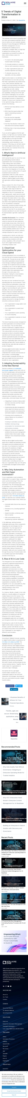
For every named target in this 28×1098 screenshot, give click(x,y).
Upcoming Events (7, 1012)
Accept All (14, 1087)
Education (5, 1068)
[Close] (26, 1072)
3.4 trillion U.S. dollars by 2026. (10, 642)
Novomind (5, 1048)
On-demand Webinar (8, 1010)
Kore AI (5, 1058)
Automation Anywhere (9, 1039)
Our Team (5, 997)
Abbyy (4, 1036)
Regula (5, 1056)
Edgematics (6, 1060)
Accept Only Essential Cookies (14, 1091)
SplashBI (5, 1053)
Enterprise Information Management (12, 1023)
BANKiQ (5, 1041)
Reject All (14, 1095)
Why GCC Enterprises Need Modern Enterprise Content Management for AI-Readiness (12, 871)
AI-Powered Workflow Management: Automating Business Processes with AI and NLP (13, 922)
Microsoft (5, 1046)
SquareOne (22, 20)
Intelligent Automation (9, 1026)
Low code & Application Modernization (13, 1028)
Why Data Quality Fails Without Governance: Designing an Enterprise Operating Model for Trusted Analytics (13, 852)
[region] (14, 1084)
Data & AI (5, 1021)
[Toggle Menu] (25, 3)
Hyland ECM (6, 1043)
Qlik (4, 1051)
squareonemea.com (6, 1080)
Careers (5, 999)
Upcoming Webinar (8, 1008)
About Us (5, 994)
